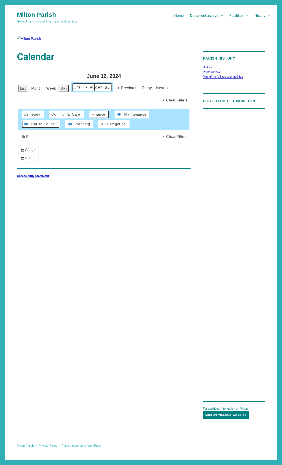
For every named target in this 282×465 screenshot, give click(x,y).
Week (51, 88)
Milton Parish (36, 14)
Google (29, 151)
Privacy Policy (48, 445)
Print (27, 138)
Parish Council (44, 124)
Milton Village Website (226, 414)
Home (179, 15)
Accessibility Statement (33, 176)
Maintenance (135, 114)
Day (63, 88)
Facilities (236, 15)
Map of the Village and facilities (223, 76)
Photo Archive (212, 72)
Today (147, 88)
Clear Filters (176, 100)
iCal (26, 159)
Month (36, 88)
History (259, 15)
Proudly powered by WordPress (81, 445)
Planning (82, 124)
